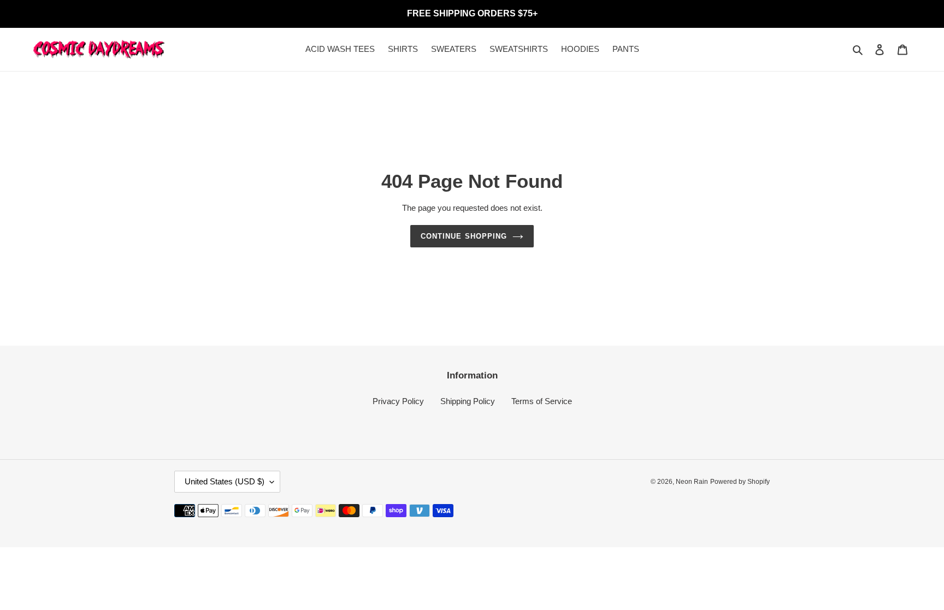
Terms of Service (541, 401)
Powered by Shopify (740, 481)
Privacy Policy (398, 401)
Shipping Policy (467, 401)
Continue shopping (464, 236)
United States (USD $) (224, 481)
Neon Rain (692, 481)
